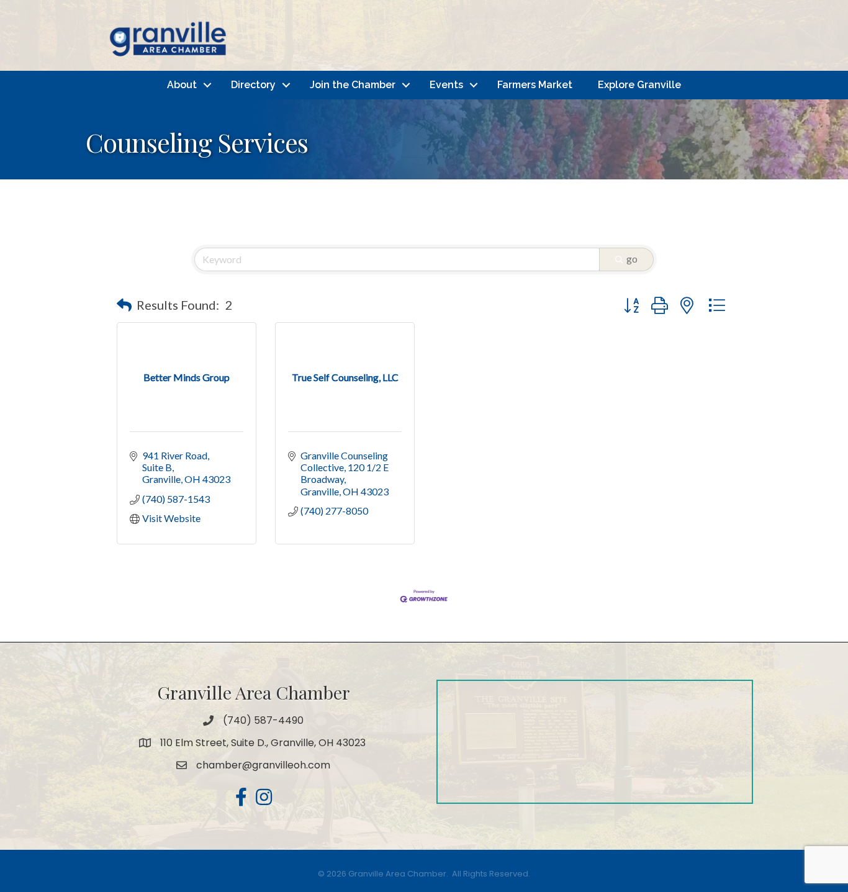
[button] (124, 305)
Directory (253, 85)
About (182, 85)
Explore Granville (639, 85)
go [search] (632, 258)
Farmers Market (534, 85)
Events (446, 85)
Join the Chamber (352, 85)
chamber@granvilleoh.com (263, 765)
